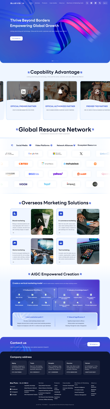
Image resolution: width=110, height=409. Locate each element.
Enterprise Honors (93, 394)
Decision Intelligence (80, 387)
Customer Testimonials (68, 385)
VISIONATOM (57, 394)
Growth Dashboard (79, 392)
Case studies (53, 3)
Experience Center (57, 397)
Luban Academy (56, 388)
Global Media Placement (45, 385)
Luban (55, 385)
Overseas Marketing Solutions (29, 391)
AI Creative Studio (79, 389)
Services (37, 3)
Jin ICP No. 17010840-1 (42, 404)
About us (61, 3)
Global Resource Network (30, 388)
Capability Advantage (29, 385)
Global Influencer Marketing (45, 388)
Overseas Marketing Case (68, 388)
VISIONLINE (57, 392)
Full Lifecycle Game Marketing (46, 397)
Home (31, 3)
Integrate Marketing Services (46, 390)
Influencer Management (80, 394)
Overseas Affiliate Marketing (46, 399)
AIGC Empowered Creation (30, 394)
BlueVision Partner (93, 390)
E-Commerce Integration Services (45, 393)
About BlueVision (93, 386)
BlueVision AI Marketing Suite (75, 3)
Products (44, 3)
